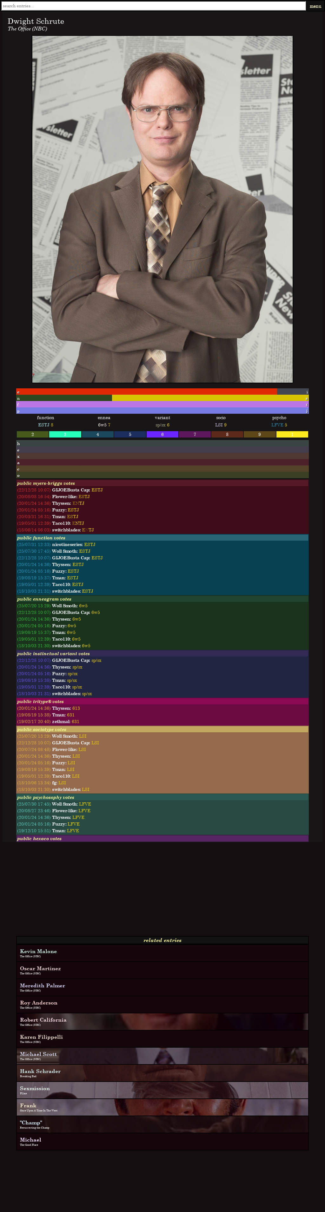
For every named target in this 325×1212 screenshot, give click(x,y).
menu (316, 6)
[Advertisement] (162, 891)
